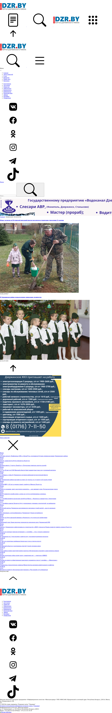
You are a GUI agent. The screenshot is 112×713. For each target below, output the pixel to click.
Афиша (6, 95)
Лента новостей (8, 74)
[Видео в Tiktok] (56, 174)
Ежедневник (7, 83)
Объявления (7, 98)
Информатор (7, 91)
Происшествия (8, 93)
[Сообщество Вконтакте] (56, 107)
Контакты (6, 81)
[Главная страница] (66, 26)
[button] (13, 26)
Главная (6, 73)
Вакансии (6, 77)
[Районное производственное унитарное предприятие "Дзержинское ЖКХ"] (30, 436)
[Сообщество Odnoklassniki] (56, 134)
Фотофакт (6, 96)
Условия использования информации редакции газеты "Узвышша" (20, 706)
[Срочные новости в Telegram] (56, 161)
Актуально (7, 85)
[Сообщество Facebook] (56, 120)
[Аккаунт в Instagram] (56, 147)
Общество (7, 87)
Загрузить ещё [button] (4, 571)
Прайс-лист (7, 79)
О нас (5, 76)
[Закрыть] (0, 70)
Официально (7, 88)
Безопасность (7, 90)
